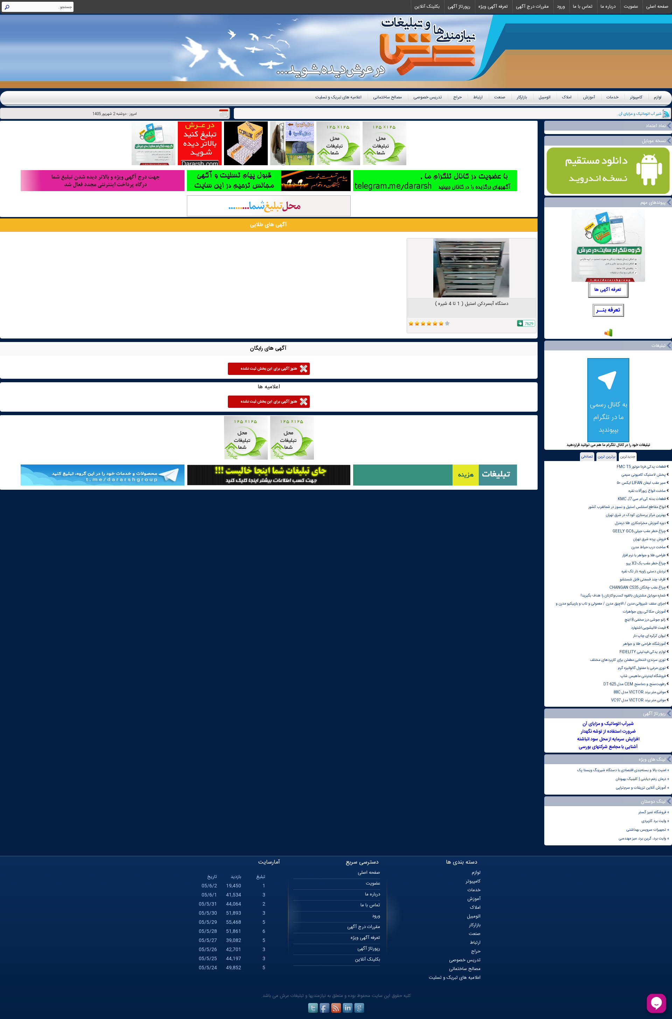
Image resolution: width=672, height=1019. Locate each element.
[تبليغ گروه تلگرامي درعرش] (153, 164)
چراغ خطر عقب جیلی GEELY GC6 (639, 531)
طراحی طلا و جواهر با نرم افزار (644, 555)
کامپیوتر (636, 97)
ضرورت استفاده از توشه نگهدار (608, 731)
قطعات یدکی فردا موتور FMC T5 (641, 467)
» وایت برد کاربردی (655, 821)
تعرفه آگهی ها (607, 290)
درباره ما (608, 7)
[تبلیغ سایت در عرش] (199, 164)
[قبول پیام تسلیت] (269, 190)
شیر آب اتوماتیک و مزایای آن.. (639, 114)
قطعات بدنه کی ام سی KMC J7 (642, 499)
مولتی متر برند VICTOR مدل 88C (640, 692)
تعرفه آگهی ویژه (493, 7)
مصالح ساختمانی (387, 97)
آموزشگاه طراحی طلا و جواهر (644, 644)
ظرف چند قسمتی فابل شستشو (643, 579)
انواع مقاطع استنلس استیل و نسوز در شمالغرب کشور (627, 507)
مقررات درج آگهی (532, 7)
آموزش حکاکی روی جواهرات (644, 612)
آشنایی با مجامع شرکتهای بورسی (608, 747)
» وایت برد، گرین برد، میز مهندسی (644, 839)
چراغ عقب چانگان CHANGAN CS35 (637, 588)
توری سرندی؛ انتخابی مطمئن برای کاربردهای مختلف (628, 660)
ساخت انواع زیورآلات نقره (647, 491)
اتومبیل (545, 97)
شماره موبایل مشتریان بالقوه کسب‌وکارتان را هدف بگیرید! (623, 596)
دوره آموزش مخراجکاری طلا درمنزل (640, 523)
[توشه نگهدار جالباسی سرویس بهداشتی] (292, 164)
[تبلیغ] (384, 164)
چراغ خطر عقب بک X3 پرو (646, 563)
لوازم (658, 97)
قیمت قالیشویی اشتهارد (648, 628)
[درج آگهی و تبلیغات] (435, 484)
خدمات (612, 97)
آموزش (589, 97)
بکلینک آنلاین (427, 7)
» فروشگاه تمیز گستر (653, 812)
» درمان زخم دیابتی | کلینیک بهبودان (642, 779)
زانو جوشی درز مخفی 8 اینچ (645, 620)
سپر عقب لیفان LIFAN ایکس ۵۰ (641, 483)
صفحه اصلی (657, 7)
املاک (567, 97)
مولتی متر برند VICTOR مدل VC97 (638, 700)
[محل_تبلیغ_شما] (338, 164)
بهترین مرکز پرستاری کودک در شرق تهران (636, 515)
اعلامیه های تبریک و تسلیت (338, 97)
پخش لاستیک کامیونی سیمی (644, 475)
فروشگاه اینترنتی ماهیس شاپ (643, 676)
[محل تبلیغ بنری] (269, 484)
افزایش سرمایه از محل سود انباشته (608, 739)
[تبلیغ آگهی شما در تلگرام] (435, 190)
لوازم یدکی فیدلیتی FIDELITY (643, 652)
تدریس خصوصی (427, 97)
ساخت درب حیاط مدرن (648, 547)
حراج (457, 97)
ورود (561, 7)
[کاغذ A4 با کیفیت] (246, 164)
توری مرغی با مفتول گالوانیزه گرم (642, 668)
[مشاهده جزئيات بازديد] (608, 336)
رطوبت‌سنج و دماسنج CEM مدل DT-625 (634, 684)
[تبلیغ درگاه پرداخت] (102, 190)
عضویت (631, 7)
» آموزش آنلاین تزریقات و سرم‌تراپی (642, 788)
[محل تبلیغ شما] (269, 215)
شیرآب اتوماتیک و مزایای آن (608, 724)
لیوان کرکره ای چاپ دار (649, 636)
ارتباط (478, 97)
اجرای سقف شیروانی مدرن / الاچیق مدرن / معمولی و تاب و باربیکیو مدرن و (611, 604)
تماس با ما (583, 7)
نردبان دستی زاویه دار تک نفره (644, 571)
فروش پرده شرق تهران (649, 539)
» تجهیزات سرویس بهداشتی (647, 830)
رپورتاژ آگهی (459, 7)
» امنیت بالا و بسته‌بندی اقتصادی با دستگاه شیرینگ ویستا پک (623, 770)
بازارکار (522, 97)
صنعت (499, 97)
